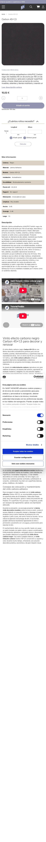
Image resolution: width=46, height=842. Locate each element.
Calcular (23, 144)
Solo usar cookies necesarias (23, 464)
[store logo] (22, 7)
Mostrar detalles (32, 445)
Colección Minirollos (10, 70)
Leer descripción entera (12, 87)
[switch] (40, 422)
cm (18, 134)
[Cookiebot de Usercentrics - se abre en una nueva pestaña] (33, 377)
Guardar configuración (23, 457)
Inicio (3, 14)
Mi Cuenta (43, 6)
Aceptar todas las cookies (23, 451)
